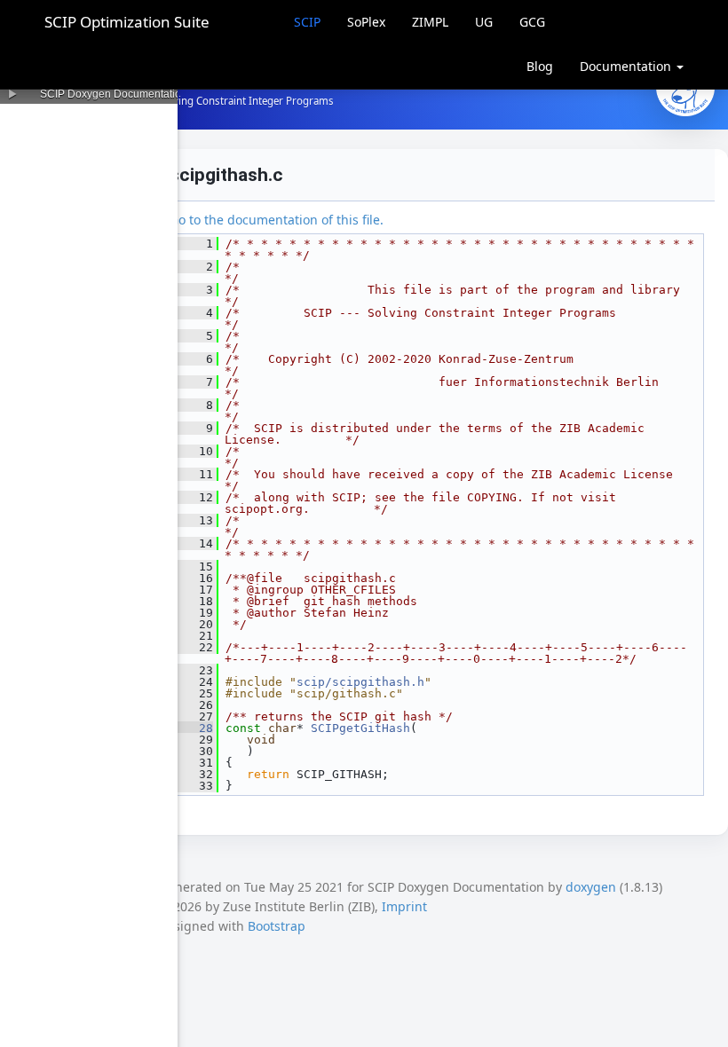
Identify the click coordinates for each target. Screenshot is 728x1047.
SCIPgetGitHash (360, 728)
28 (195, 728)
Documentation (627, 66)
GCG (532, 21)
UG (484, 21)
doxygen (591, 886)
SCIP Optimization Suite (127, 22)
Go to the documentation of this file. (277, 219)
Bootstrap (276, 925)
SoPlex (366, 21)
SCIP (307, 21)
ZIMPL (430, 21)
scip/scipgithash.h (360, 682)
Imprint (404, 906)
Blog (539, 66)
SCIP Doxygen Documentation (113, 94)
